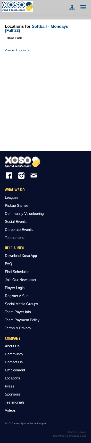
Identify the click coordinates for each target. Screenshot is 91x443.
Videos (10, 410)
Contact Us (14, 362)
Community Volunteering (24, 213)
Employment (15, 370)
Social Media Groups (21, 304)
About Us (12, 346)
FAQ (8, 264)
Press (9, 386)
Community (14, 354)
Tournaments (15, 238)
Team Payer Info (18, 312)
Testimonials (15, 402)
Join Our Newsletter (20, 280)
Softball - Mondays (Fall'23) (36, 28)
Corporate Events (19, 229)
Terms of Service (77, 432)
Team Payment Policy (22, 320)
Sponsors (12, 394)
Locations (12, 378)
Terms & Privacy (18, 328)
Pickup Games (17, 205)
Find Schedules (17, 272)
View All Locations (17, 50)
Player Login (15, 288)
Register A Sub (16, 296)
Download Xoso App (21, 256)
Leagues (11, 197)
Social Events (16, 221)
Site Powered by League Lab (69, 435)
